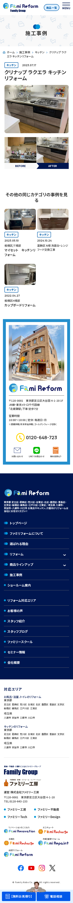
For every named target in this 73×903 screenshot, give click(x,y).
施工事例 (24, 52)
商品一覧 (51, 8)
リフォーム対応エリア (21, 600)
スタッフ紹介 (16, 621)
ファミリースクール (20, 641)
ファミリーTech (17, 817)
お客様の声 (15, 610)
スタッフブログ (17, 631)
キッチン (39, 52)
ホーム (11, 52)
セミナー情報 (16, 652)
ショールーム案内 (19, 585)
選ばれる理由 (19, 543)
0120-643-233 (18, 801)
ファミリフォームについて (26, 533)
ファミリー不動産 (48, 809)
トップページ (18, 523)
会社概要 (13, 662)
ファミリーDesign (49, 817)
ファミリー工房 (16, 809)
